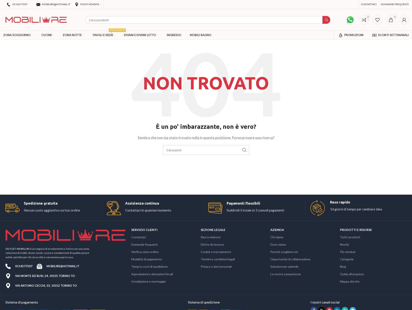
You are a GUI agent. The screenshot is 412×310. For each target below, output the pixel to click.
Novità (344, 244)
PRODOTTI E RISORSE (356, 230)
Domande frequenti (144, 244)
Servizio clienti (144, 230)
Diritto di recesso (212, 244)
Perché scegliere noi (284, 252)
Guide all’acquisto (352, 274)
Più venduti (347, 252)
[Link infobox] (53, 208)
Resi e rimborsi (210, 237)
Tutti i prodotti (350, 237)
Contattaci (138, 237)
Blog (343, 266)
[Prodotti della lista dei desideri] (377, 20)
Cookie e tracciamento (216, 252)
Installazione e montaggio (148, 281)
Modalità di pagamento (146, 259)
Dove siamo (278, 244)
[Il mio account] (404, 20)
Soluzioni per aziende (284, 266)
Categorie (347, 259)
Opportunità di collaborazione (290, 259)
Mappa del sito (350, 281)
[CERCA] (244, 150)
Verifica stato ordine (145, 252)
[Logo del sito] (36, 19)
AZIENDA (277, 230)
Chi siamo (276, 237)
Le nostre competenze (285, 274)
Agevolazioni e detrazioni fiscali (152, 274)
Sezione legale (213, 230)
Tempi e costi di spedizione (149, 266)
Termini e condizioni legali (218, 259)
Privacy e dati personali (216, 266)
